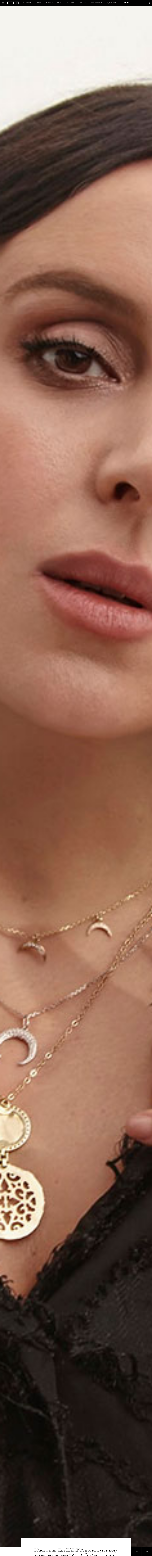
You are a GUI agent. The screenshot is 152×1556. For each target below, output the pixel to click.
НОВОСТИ (27, 3)
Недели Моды (112, 3)
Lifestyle (49, 3)
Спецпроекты (96, 3)
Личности (71, 3)
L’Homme (125, 3)
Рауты (59, 3)
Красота (83, 3)
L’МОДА (38, 3)
